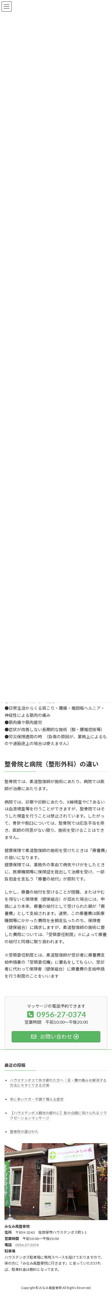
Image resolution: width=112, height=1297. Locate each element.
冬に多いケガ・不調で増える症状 (37, 1099)
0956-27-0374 (27, 1245)
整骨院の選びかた (24, 1131)
